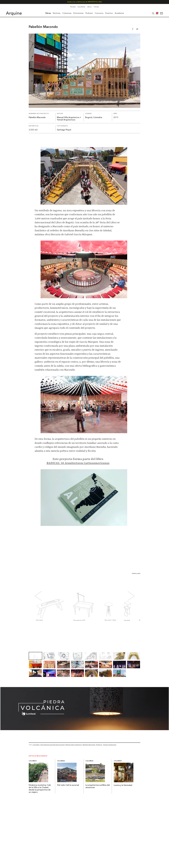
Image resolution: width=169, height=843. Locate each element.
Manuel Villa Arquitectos (73, 744)
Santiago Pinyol (64, 130)
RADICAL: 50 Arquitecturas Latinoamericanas (78, 463)
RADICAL (99, 744)
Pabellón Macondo (89, 744)
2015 (115, 118)
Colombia (36, 744)
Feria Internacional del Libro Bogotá (52, 744)
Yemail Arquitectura (109, 744)
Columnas (33, 761)
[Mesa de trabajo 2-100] (84, 729)
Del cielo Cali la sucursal (68, 785)
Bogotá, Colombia (93, 118)
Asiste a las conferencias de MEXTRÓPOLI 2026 (84, 2)
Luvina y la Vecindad (123, 785)
